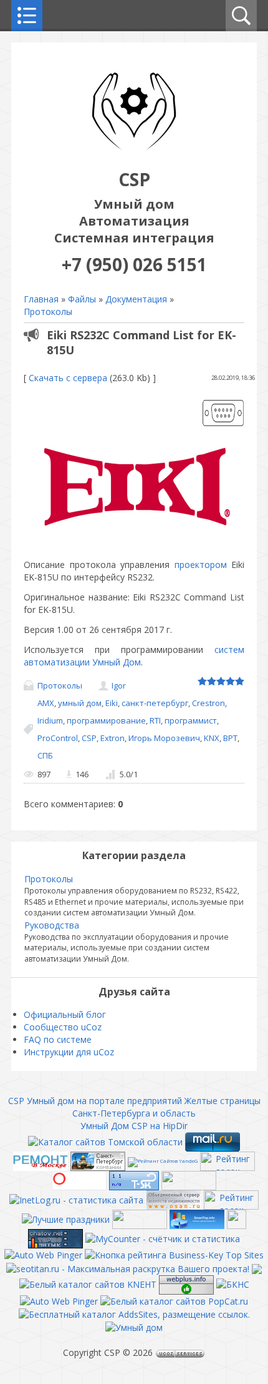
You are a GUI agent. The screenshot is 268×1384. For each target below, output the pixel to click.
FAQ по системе (58, 1039)
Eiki (111, 703)
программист (191, 720)
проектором (201, 564)
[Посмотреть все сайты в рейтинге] (174, 1254)
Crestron (208, 703)
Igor (119, 685)
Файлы (82, 299)
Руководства (51, 925)
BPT (230, 738)
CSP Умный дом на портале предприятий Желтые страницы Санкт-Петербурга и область (134, 1107)
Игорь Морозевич (164, 738)
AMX (45, 703)
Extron (112, 738)
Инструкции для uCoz (69, 1052)
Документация (136, 299)
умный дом (80, 703)
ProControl (57, 738)
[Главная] (134, 155)
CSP (89, 738)
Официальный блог (65, 1014)
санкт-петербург (155, 703)
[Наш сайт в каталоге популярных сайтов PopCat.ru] (174, 1301)
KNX (211, 738)
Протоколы (48, 311)
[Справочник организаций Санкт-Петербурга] (97, 1160)
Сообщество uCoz (63, 1027)
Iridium (50, 720)
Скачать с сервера (68, 378)
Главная (41, 299)
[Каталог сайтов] (236, 1218)
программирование (106, 720)
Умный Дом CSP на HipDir (134, 1126)
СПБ (45, 755)
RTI (155, 720)
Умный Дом (116, 662)
